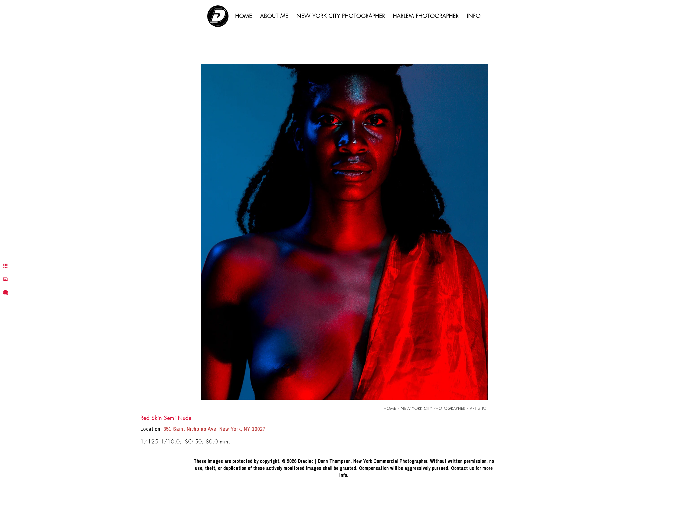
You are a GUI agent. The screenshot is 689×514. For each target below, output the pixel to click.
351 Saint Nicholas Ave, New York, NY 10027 (214, 428)
